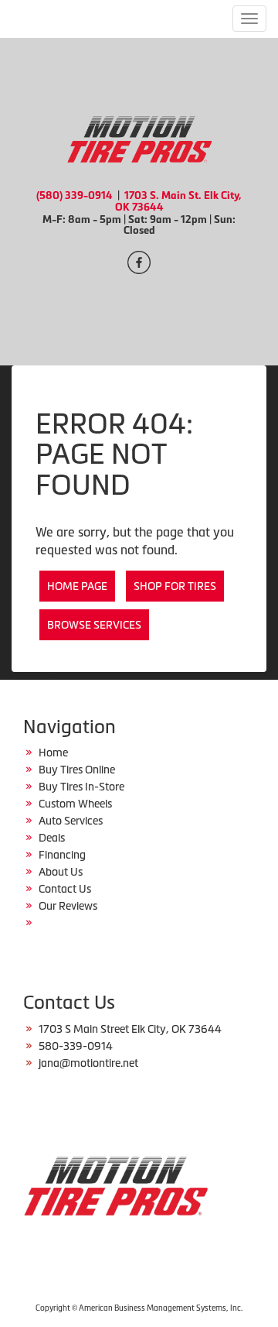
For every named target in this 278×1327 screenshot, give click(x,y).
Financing (62, 855)
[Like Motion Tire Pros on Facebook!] (139, 261)
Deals (52, 838)
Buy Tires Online (77, 769)
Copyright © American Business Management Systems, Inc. (139, 1308)
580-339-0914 (76, 1046)
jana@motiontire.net (88, 1063)
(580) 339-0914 (74, 195)
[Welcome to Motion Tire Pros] (139, 137)
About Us (61, 872)
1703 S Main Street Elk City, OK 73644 (130, 1029)
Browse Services (94, 625)
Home (53, 752)
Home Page (77, 586)
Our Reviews (68, 906)
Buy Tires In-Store (81, 786)
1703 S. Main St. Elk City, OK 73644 (178, 201)
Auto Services (71, 820)
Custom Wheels (75, 803)
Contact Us (65, 889)
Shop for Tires (175, 586)
